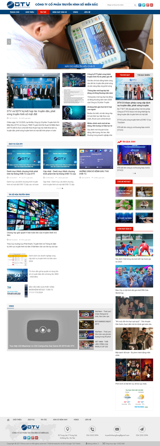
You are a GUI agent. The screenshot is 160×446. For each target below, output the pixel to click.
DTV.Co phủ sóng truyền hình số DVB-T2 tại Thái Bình (134, 121)
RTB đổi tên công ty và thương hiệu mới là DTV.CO (133, 128)
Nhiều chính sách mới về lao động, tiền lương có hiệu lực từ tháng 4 (99, 125)
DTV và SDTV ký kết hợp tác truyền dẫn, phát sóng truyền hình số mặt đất (31, 113)
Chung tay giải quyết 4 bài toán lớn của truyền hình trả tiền (32, 233)
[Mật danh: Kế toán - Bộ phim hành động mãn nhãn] (134, 338)
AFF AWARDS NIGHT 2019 (103, 323)
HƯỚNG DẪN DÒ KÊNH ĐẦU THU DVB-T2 (58, 172)
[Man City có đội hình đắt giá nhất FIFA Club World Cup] (134, 276)
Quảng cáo (144, 218)
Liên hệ (87, 12)
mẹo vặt (124, 205)
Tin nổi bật (125, 75)
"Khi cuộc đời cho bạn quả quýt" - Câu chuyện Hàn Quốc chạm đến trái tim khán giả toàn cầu (134, 322)
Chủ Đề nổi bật (124, 182)
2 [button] (59, 188)
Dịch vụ (31, 419)
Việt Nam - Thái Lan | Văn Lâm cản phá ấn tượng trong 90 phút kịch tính (103, 334)
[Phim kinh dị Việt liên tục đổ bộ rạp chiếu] (134, 370)
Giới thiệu (30, 12)
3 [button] (60, 188)
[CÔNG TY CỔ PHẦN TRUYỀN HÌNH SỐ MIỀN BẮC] (18, 4)
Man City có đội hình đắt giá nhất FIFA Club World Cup (132, 291)
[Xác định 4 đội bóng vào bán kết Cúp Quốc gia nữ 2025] (134, 245)
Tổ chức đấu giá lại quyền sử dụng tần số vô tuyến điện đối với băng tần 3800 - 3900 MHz (43, 274)
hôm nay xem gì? (144, 192)
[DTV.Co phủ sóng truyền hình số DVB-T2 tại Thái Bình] (134, 155)
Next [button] (9, 42)
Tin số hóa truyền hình (19, 194)
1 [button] (57, 188)
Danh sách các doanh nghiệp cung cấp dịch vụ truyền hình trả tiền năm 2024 (43, 258)
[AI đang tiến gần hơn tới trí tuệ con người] (74, 113)
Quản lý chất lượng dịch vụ (91, 171)
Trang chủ (14, 12)
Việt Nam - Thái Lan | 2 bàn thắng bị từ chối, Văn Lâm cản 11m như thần (103, 314)
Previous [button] (151, 42)
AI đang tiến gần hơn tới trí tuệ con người (99, 108)
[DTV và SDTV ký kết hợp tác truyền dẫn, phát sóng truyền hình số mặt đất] (33, 90)
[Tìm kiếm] (135, 5)
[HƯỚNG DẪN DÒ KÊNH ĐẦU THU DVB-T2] (60, 159)
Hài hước (144, 205)
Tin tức (43, 12)
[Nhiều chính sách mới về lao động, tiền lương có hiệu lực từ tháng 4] (74, 129)
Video (75, 12)
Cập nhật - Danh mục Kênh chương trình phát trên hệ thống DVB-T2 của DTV (23, 174)
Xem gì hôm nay (60, 419)
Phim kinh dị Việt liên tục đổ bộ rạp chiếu (131, 384)
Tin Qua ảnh (128, 141)
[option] (80, 41)
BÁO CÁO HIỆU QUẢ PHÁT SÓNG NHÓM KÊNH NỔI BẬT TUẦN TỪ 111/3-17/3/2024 (41, 289)
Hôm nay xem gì (59, 12)
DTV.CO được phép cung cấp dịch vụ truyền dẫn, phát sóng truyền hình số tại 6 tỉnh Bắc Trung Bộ (133, 104)
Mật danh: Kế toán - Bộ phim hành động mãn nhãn (133, 354)
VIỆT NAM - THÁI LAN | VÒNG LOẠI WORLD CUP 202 (101, 344)
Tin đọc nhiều (143, 75)
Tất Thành (76, 444)
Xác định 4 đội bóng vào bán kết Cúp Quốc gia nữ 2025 (133, 260)
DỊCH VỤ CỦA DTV (16, 144)
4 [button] (62, 188)
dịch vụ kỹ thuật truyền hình (124, 192)
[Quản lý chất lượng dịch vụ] (96, 159)
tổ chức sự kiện (124, 218)
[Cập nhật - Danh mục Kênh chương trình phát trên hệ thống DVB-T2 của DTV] (24, 159)
